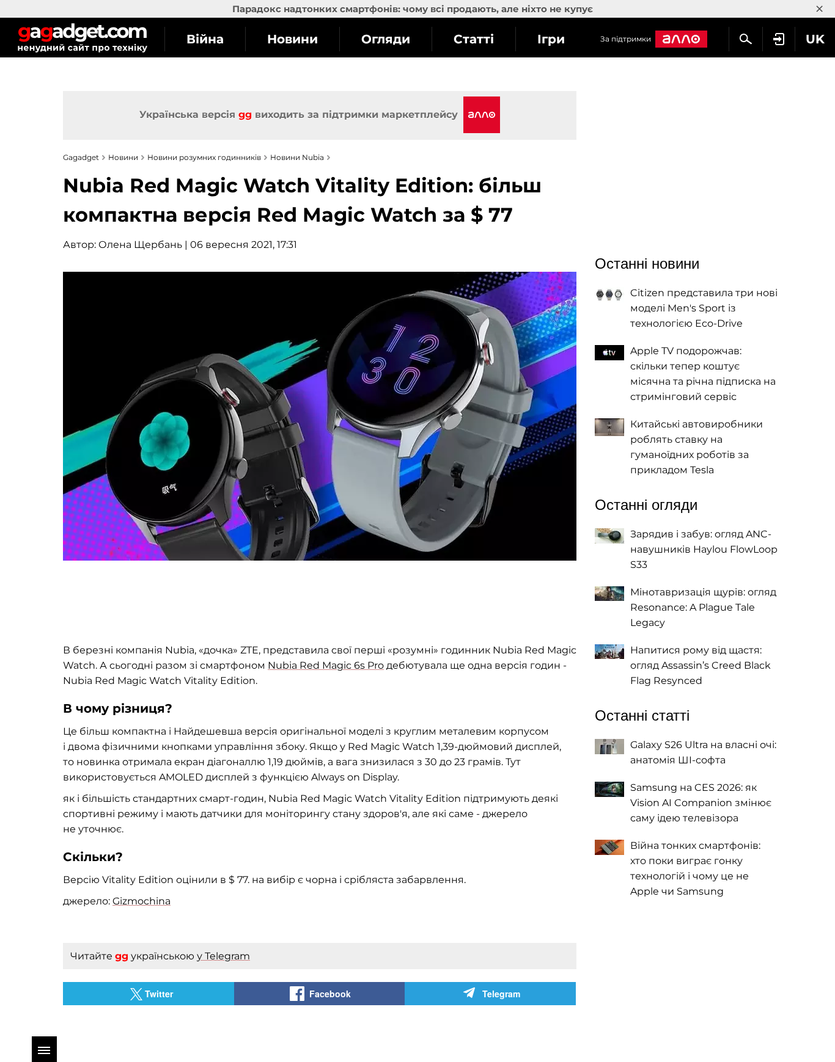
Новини (292, 39)
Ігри (551, 39)
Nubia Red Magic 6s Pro (326, 665)
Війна (205, 39)
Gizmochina (141, 901)
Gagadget (82, 37)
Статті (474, 39)
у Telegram (223, 956)
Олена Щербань (140, 244)
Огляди (385, 39)
